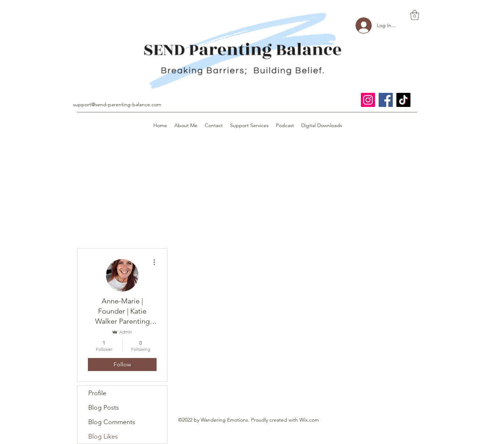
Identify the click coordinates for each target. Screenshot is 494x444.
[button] (414, 15)
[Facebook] (386, 100)
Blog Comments (111, 422)
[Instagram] (368, 100)
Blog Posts (103, 407)
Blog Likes (103, 436)
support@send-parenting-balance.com (117, 104)
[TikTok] (403, 100)
